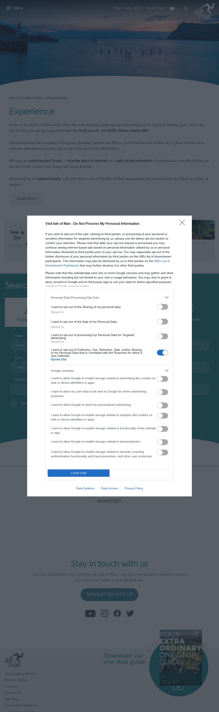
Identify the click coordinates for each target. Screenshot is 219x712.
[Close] (183, 224)
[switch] (162, 307)
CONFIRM (79, 473)
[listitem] (109, 297)
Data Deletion (85, 488)
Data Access (109, 488)
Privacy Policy (133, 488)
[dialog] (109, 356)
